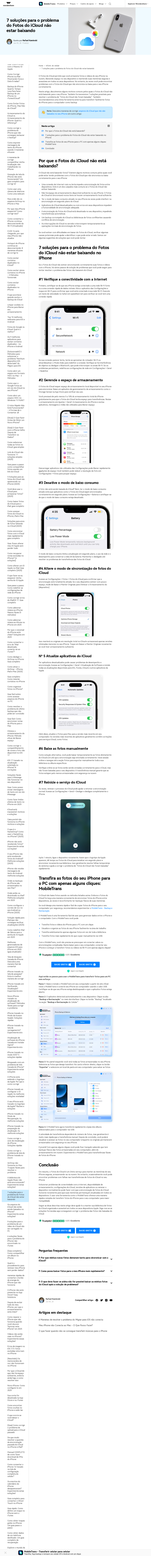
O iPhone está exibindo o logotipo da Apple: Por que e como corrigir (15, 1080)
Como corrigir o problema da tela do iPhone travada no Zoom (16, 1154)
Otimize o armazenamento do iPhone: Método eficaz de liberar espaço (16, 736)
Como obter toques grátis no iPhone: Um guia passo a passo (16, 1524)
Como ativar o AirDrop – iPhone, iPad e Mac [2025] (15, 669)
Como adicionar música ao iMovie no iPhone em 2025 (16, 622)
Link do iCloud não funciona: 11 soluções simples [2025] (15, 456)
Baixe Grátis (61, 964)
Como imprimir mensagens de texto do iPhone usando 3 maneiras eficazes (15, 147)
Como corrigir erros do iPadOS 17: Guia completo (16, 600)
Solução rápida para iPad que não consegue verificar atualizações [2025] (15, 921)
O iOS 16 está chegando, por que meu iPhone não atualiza (15, 234)
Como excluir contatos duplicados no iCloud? (13, 261)
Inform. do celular (52, 66)
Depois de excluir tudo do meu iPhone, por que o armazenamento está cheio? (15, 1307)
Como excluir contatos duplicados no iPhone (13, 286)
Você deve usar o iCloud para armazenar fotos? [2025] (15, 492)
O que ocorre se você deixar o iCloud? (14, 1417)
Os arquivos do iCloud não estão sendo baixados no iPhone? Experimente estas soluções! (15, 1210)
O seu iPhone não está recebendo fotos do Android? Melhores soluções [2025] (15, 859)
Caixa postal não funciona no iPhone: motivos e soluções (16, 821)
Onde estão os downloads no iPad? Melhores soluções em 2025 (16, 896)
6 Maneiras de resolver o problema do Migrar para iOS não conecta (71, 1319)
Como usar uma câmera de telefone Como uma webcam (15, 191)
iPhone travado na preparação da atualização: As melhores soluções (15, 1129)
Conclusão (49, 148)
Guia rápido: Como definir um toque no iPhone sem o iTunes (16, 1512)
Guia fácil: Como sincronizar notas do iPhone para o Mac (15, 722)
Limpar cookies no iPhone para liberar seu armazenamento (15, 308)
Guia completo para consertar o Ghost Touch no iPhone (15, 1500)
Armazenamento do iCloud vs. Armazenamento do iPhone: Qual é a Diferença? (16, 118)
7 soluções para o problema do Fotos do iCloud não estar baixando (15, 1196)
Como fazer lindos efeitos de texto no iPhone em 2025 (15, 801)
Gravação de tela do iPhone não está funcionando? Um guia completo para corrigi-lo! (15, 179)
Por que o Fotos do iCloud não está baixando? (65, 131)
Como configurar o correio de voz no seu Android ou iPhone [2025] (15, 909)
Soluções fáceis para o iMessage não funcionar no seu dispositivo (15, 778)
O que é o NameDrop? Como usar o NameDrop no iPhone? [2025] (15, 833)
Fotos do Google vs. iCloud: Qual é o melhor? (16, 329)
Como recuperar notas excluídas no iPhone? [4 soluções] (15, 557)
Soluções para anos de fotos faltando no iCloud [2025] (15, 523)
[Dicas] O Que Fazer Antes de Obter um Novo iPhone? (16, 420)
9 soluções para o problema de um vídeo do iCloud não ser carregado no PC (15, 1226)
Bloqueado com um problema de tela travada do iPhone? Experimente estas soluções (15, 1067)
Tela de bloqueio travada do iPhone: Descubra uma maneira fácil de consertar (15, 962)
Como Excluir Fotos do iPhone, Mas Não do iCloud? (16, 105)
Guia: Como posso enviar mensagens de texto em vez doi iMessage (16, 791)
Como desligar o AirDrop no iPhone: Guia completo (15, 659)
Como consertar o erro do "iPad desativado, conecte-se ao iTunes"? (15, 647)
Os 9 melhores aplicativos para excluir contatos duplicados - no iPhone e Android (14, 342)
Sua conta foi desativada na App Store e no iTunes (15, 1397)
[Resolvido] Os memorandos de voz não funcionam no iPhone (15, 1362)
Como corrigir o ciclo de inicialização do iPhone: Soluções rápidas (15, 1142)
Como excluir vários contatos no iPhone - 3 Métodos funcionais (16, 274)
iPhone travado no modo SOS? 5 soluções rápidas (15, 1054)
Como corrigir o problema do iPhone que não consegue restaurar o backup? (15, 133)
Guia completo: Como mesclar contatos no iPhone (16, 679)
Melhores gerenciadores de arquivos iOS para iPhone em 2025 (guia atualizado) (14, 947)
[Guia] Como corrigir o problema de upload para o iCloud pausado (16, 1428)
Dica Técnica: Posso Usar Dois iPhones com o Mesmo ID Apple (15, 65)
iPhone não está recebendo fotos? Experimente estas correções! (15, 845)
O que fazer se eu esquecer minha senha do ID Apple (15, 578)
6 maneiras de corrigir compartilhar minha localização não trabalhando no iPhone (15, 163)
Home (41, 66)
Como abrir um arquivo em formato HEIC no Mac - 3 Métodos (16, 374)
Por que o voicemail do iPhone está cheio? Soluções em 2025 (16, 633)
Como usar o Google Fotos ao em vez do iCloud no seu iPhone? (16, 387)
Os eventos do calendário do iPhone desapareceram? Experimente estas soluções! (15, 1487)
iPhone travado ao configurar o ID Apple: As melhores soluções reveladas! (15, 1093)
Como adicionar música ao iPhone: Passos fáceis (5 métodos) (15, 611)
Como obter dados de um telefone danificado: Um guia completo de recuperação (15, 1538)
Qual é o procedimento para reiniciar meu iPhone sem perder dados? (16, 1266)
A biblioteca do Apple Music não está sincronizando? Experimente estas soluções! (16, 1182)
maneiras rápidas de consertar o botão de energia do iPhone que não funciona (15, 1280)
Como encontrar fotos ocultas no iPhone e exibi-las (15, 1407)
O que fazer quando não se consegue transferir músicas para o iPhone (73, 1331)
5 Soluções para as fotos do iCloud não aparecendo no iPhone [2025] (16, 480)
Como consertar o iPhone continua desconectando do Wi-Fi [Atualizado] (15, 222)
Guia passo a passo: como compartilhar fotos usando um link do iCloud (15, 468)
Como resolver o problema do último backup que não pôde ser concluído (16, 710)
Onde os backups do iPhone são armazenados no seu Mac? (15, 884)
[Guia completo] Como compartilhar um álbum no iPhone (15, 1254)
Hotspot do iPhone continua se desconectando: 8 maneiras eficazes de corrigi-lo (15, 248)
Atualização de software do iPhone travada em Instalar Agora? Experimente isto (16, 1042)
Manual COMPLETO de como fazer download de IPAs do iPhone (16, 1455)
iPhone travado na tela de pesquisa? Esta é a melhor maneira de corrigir (15, 975)
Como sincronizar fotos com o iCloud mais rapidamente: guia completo (15, 534)
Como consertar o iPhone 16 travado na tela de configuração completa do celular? (15, 1470)
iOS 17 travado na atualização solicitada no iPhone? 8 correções (15, 765)
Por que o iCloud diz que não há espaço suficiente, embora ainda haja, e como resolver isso (15, 1376)
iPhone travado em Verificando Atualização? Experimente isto (15, 987)
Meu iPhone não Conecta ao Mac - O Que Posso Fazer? (66, 1325)
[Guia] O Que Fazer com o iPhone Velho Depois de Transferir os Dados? (16, 432)
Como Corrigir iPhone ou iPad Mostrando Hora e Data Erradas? (15, 77)
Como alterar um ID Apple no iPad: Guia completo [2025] (16, 568)
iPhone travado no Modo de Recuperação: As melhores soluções (15, 1117)
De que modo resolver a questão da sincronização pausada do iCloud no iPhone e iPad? (15, 1442)
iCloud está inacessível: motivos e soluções (16, 811)
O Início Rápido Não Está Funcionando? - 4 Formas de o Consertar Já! (16, 409)
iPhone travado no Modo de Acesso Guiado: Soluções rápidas (15, 1016)
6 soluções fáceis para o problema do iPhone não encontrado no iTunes (15, 1241)
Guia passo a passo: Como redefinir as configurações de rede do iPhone (15, 589)
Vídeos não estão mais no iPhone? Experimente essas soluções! (15, 1337)
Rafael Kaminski (30, 40)
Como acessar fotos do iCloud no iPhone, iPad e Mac (15, 513)
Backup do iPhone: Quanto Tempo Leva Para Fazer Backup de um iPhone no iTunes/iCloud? (15, 92)
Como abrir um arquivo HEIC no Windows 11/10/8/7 (15, 397)
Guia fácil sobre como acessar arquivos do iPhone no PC (15, 697)
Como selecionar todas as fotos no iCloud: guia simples (15, 444)
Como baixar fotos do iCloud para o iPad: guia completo (15, 503)
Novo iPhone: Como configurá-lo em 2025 (16, 1387)
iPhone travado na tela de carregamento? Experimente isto (15, 1029)
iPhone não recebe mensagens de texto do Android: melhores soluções (15, 872)
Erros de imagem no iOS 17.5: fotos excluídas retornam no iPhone (16, 1350)
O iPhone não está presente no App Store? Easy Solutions (15, 1293)
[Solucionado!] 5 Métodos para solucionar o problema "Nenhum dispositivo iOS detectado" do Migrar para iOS (16, 359)
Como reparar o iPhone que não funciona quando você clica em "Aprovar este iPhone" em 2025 (14, 1323)
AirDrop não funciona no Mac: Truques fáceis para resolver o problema (15, 1168)
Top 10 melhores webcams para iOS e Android (16, 319)
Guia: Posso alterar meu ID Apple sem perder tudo (15, 545)
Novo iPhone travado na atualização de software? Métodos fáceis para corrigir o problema (16, 1002)
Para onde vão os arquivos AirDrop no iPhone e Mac (16, 201)
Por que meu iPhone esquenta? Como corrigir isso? (16, 211)
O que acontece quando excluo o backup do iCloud (14, 297)
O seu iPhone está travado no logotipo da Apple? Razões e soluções (16, 1105)
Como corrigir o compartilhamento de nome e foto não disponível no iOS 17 (16, 750)
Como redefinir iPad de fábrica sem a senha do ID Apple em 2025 (15, 933)
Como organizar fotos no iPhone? (15, 688)
